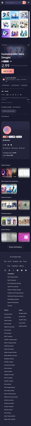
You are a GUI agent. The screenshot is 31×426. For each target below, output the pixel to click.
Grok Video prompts (9, 390)
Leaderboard (15, 266)
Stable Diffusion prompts (10, 355)
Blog (20, 261)
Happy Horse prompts (9, 419)
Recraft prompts (8, 409)
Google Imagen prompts (10, 352)
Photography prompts (13, 299)
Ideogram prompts (9, 374)
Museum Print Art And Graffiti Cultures (8, 225)
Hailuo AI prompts (9, 349)
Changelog (15, 261)
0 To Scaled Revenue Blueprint (25, 241)
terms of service (21, 88)
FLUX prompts (7, 333)
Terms (8, 266)
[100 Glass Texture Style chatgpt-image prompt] (9, 237)
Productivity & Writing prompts (15, 293)
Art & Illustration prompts (14, 283)
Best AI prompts (12, 280)
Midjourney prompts (9, 327)
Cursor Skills (22, 323)
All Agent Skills (23, 313)
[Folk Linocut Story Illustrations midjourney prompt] (9, 205)
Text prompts (7, 317)
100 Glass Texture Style (7, 241)
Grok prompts (7, 384)
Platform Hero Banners (7, 176)
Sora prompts (7, 330)
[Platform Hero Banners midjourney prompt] (9, 173)
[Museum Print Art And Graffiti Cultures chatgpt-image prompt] (9, 221)
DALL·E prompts (8, 336)
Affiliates (21, 266)
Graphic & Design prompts (14, 289)
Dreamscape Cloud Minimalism (25, 208)
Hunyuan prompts (8, 406)
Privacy (25, 261)
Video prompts (8, 320)
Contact (9, 261)
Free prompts (7, 323)
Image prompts (8, 314)
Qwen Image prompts (9, 416)
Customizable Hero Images (8, 192)
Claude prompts (8, 371)
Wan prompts (7, 413)
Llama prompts (8, 368)
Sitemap (10, 305)
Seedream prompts (9, 403)
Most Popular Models (13, 277)
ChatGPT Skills (22, 320)
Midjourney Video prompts (11, 397)
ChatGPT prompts (8, 362)
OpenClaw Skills (23, 326)
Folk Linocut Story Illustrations (8, 208)
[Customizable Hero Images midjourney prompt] (9, 189)
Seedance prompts (9, 400)
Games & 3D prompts (13, 302)
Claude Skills (22, 316)
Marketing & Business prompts (15, 296)
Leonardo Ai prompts (9, 365)
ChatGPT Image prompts (10, 339)
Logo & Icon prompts (13, 286)
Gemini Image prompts (10, 343)
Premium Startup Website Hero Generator (25, 176)
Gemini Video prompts (10, 393)
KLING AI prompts (9, 346)
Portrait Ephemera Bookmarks (25, 225)
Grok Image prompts (9, 387)
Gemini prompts (8, 378)
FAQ (5, 261)
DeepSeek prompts (9, 358)
